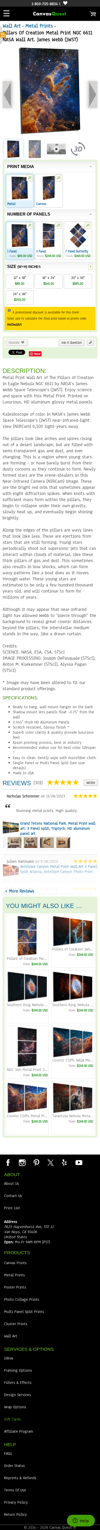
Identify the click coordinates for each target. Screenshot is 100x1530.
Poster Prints (15, 1287)
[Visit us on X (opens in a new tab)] (50, 1162)
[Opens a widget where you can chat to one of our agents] (81, 1521)
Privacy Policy (16, 1502)
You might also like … (44, 905)
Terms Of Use (15, 1490)
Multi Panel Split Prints (24, 1311)
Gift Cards (12, 1419)
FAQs (8, 1453)
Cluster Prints (15, 1323)
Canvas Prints (15, 1262)
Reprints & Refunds (20, 1477)
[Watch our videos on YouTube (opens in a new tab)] (78, 1162)
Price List (12, 1207)
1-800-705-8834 (45, 3)
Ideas (8, 1358)
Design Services (17, 1394)
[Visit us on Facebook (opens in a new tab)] (8, 1162)
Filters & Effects (18, 1382)
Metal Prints (39, 25)
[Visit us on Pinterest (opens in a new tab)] (36, 1162)
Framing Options (18, 1370)
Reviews (17, 783)
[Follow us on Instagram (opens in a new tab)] (22, 1162)
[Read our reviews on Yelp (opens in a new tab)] (64, 1162)
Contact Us (13, 1195)
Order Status (14, 1465)
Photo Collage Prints (21, 1299)
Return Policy (15, 1514)
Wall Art (12, 25)
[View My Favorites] (64, 3)
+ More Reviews (19, 891)
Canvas (41, 204)
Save (37, 354)
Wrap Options (15, 1407)
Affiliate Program (18, 1431)
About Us (11, 1183)
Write (90, 782)
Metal (11, 204)
